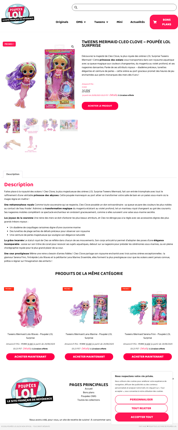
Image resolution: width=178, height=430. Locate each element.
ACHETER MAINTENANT (30, 356)
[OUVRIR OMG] (84, 22)
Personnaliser (141, 399)
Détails (113, 95)
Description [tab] (12, 174)
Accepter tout (142, 417)
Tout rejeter (141, 408)
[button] (72, 46)
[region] (141, 398)
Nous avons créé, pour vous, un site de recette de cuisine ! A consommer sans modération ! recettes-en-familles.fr (89, 420)
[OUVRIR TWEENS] (107, 22)
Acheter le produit (100, 106)
